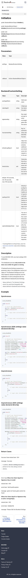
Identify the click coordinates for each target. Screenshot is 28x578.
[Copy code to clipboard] (25, 301)
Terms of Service (6, 562)
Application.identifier (8, 246)
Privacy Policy (5, 564)
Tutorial (3, 534)
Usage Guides (5, 536)
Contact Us (4, 567)
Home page (4, 548)
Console (3, 550)
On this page (5, 14)
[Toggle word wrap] (22, 301)
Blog (2, 553)
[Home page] (2, 7)
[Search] (25, 2)
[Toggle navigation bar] (2, 2)
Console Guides (5, 539)
